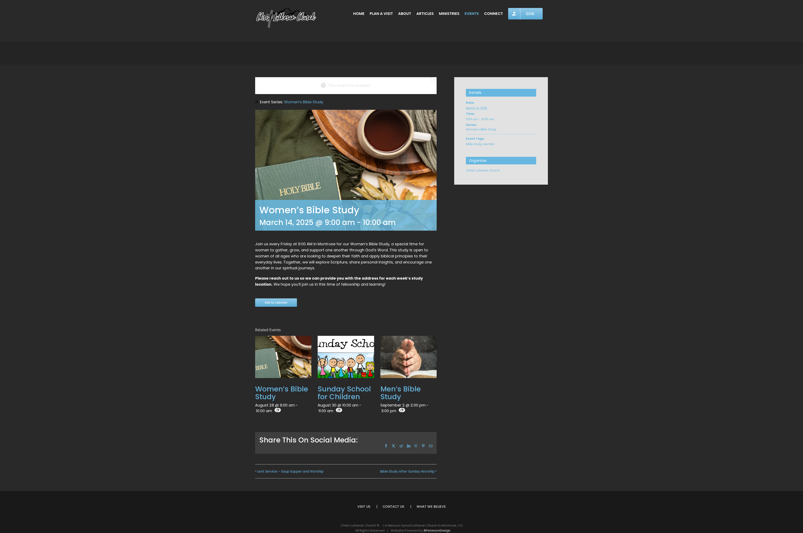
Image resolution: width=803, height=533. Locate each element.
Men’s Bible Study (400, 393)
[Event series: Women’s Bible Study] (277, 410)
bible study (474, 144)
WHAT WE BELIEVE (431, 506)
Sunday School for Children (344, 393)
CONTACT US (393, 506)
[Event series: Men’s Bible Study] (401, 410)
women (488, 144)
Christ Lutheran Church (483, 170)
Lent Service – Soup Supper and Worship (290, 471)
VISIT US (363, 506)
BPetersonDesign (437, 530)
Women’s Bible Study (281, 393)
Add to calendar (276, 302)
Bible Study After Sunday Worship (407, 471)
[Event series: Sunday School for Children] (339, 410)
